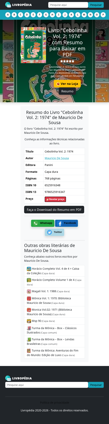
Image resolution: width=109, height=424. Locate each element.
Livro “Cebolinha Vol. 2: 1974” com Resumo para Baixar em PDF (67, 42)
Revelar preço (56, 199)
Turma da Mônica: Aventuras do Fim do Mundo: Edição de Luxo (52, 353)
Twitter (57, 232)
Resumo (67, 91)
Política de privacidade (54, 402)
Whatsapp (45, 223)
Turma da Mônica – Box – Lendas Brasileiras (50, 341)
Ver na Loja (69, 83)
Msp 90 (43, 321)
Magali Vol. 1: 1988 (50, 291)
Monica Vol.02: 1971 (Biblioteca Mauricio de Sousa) (49, 312)
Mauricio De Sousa (57, 158)
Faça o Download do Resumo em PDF (54, 209)
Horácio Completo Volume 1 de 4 (54, 282)
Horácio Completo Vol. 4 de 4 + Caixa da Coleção (53, 271)
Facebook (69, 223)
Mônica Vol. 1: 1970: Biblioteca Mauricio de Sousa (49, 300)
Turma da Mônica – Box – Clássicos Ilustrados (51, 330)
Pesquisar (96, 5)
